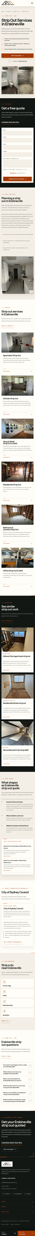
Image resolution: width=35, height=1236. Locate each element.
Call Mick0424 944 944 (10, 122)
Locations (8, 11)
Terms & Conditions (15, 1224)
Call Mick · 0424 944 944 (8, 1178)
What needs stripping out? (11, 158)
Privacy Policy (5, 1224)
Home (2, 11)
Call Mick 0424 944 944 (11, 1142)
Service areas (17, 1212)
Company (17, 1202)
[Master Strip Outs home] (14, 3)
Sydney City (16, 11)
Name (4, 130)
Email (4, 144)
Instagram (7, 1193)
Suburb (5, 151)
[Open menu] (32, 3)
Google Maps (18, 1193)
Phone (4, 137)
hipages (29, 1193)
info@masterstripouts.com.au (9, 1182)
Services (17, 1207)
